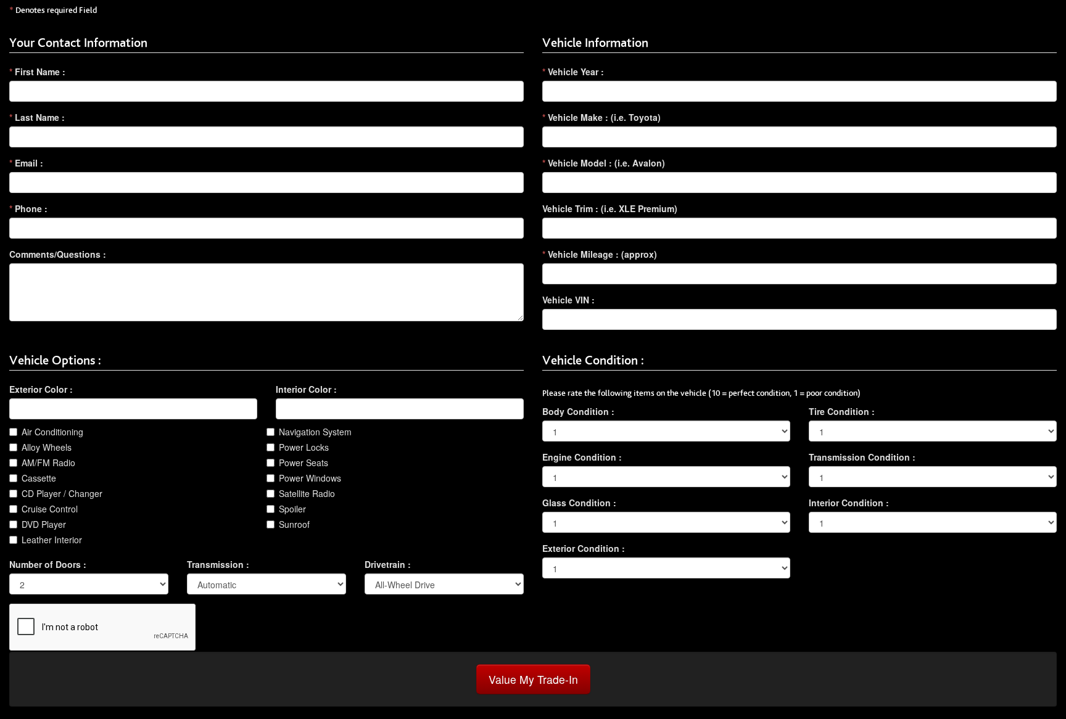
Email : (26, 163)
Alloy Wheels (47, 447)
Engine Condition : (582, 457)
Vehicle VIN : (568, 300)
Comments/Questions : (57, 254)
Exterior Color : (41, 389)
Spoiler (292, 509)
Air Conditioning (52, 431)
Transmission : (218, 564)
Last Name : (37, 117)
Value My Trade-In (533, 679)
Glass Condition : (579, 502)
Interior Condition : (849, 502)
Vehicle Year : (573, 71)
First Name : (37, 71)
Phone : (28, 208)
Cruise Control (50, 509)
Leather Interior (52, 539)
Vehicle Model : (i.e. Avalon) (603, 163)
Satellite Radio (307, 493)
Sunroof (294, 524)
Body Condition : (578, 411)
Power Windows (310, 478)
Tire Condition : (842, 411)
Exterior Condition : (583, 548)
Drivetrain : (388, 564)
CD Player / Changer (62, 493)
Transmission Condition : (862, 457)
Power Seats (303, 462)
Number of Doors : (47, 564)
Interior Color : (306, 389)
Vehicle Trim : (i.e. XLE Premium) (609, 208)
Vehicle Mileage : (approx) (599, 254)
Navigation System (315, 431)
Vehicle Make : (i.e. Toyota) (601, 117)
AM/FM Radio (48, 462)
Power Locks (304, 447)
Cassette (39, 478)
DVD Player (44, 524)
